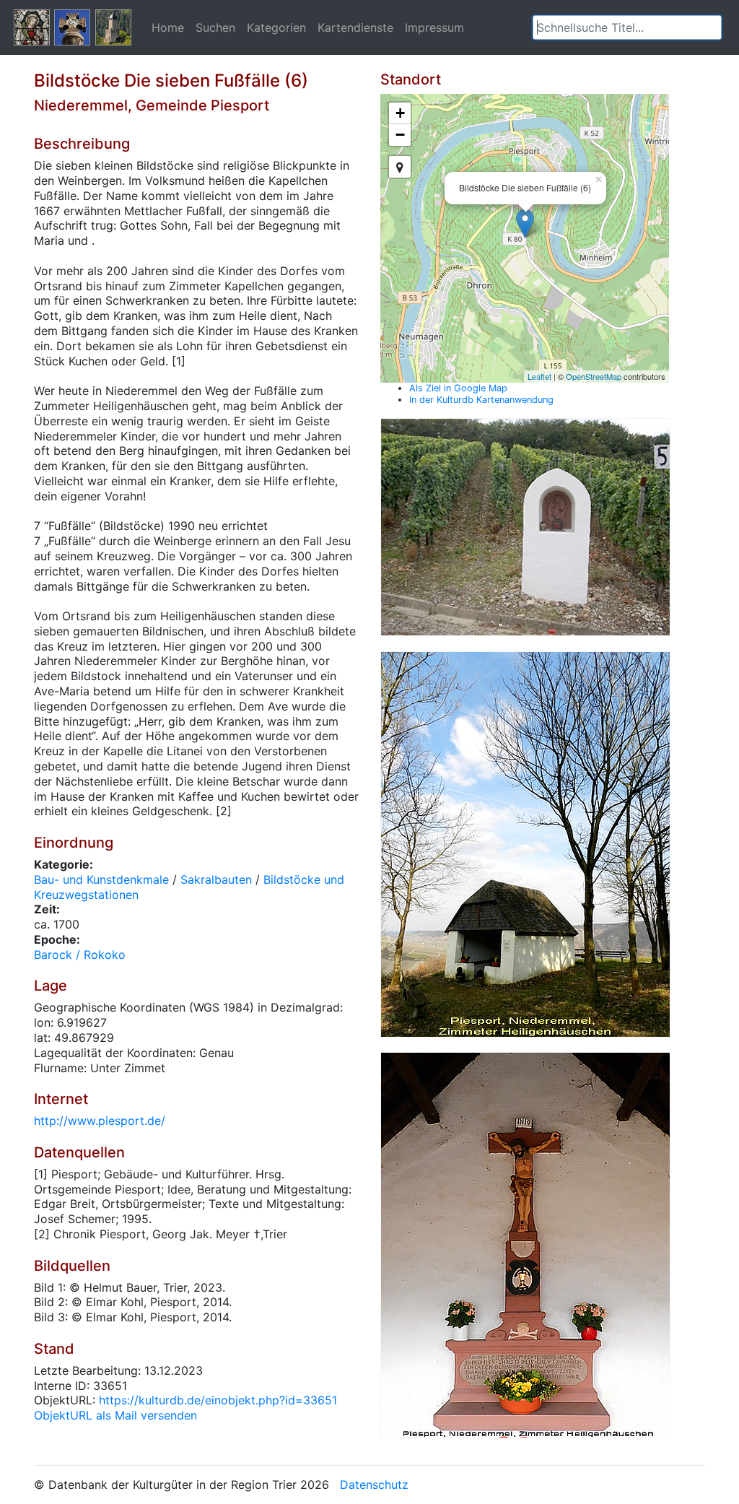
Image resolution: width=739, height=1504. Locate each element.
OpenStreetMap (593, 376)
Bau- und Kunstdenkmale (101, 879)
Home (168, 27)
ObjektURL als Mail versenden (115, 1415)
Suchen (215, 27)
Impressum (434, 27)
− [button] (400, 135)
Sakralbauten (216, 879)
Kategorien (276, 27)
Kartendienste (355, 27)
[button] (711, 27)
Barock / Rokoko (80, 954)
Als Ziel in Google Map (458, 388)
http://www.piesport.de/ (99, 1120)
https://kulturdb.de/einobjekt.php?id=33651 (218, 1400)
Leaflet (539, 376)
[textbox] (627, 27)
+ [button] (400, 113)
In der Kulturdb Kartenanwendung (481, 399)
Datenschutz (374, 1484)
